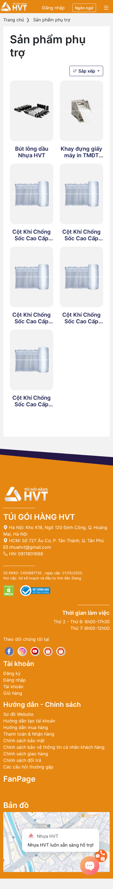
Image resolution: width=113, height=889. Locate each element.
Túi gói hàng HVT (39, 517)
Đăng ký (12, 673)
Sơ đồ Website (18, 714)
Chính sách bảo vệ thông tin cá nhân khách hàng (53, 747)
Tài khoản (13, 686)
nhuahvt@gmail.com (29, 547)
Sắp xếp (86, 71)
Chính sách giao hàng (25, 753)
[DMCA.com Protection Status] (9, 590)
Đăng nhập (53, 7)
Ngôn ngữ (84, 7)
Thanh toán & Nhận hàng (28, 734)
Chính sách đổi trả (22, 760)
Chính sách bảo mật (24, 740)
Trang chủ (13, 19)
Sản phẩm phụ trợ (51, 19)
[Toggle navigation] (106, 8)
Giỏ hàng (12, 693)
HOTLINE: (56, 884)
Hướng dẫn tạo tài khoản (29, 721)
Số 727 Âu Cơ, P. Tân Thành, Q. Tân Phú (63, 540)
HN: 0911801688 (25, 553)
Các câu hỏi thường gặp (28, 767)
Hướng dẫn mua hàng (25, 727)
